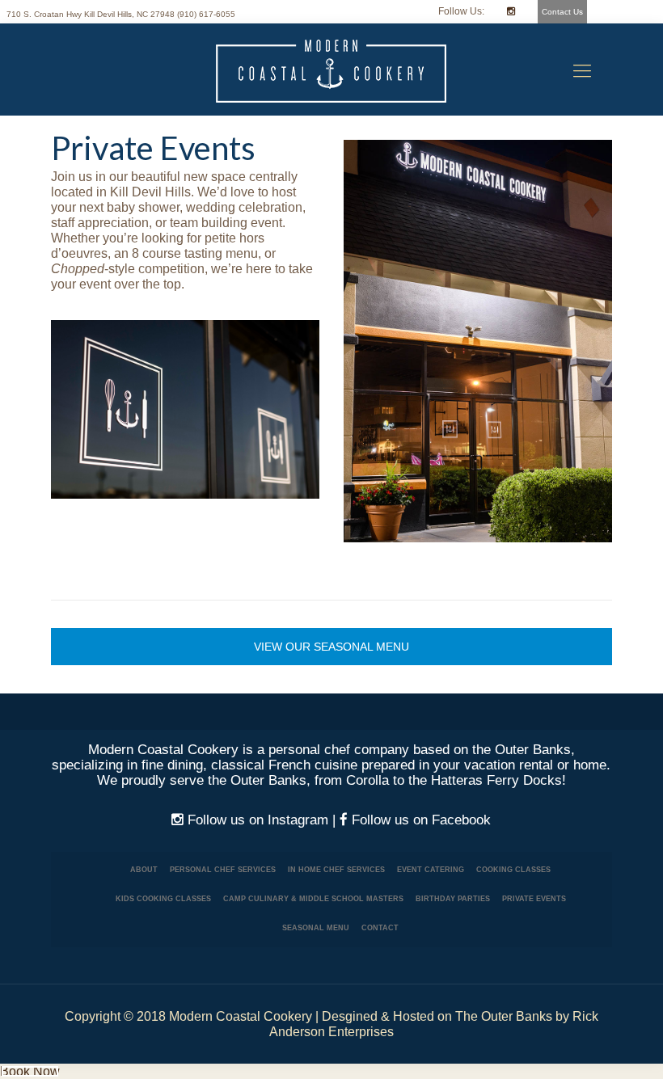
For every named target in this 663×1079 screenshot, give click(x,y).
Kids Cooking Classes (163, 899)
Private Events (534, 899)
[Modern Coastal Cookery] (331, 71)
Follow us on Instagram (256, 820)
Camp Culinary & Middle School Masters (313, 899)
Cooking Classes (513, 870)
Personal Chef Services (223, 870)
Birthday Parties (453, 899)
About (144, 870)
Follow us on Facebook (419, 820)
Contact (380, 928)
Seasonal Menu (315, 928)
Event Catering (430, 870)
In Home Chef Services (336, 870)
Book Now (30, 1071)
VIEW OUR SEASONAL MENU (331, 646)
